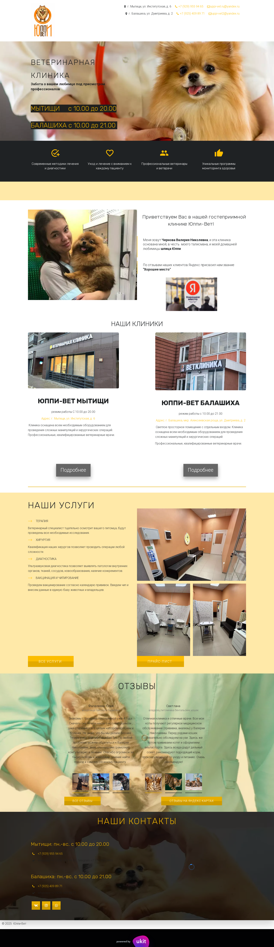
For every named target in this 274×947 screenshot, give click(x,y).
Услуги (143, 27)
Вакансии (224, 27)
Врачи (157, 27)
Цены (208, 27)
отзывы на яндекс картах (191, 801)
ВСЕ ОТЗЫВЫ (82, 801)
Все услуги (51, 661)
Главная (127, 27)
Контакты (193, 27)
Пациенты (173, 27)
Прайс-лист (160, 661)
